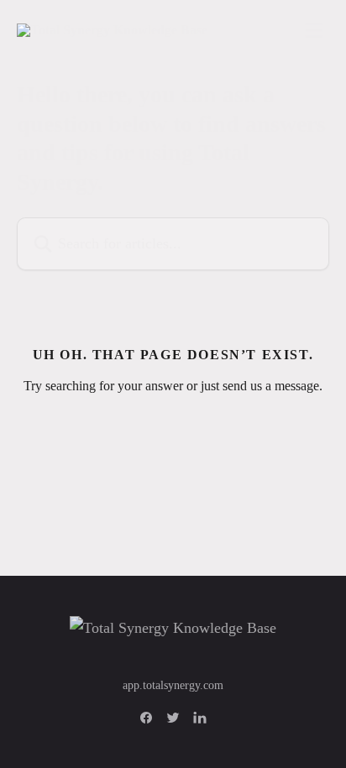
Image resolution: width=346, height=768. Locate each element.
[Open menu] (314, 30)
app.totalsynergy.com (173, 685)
